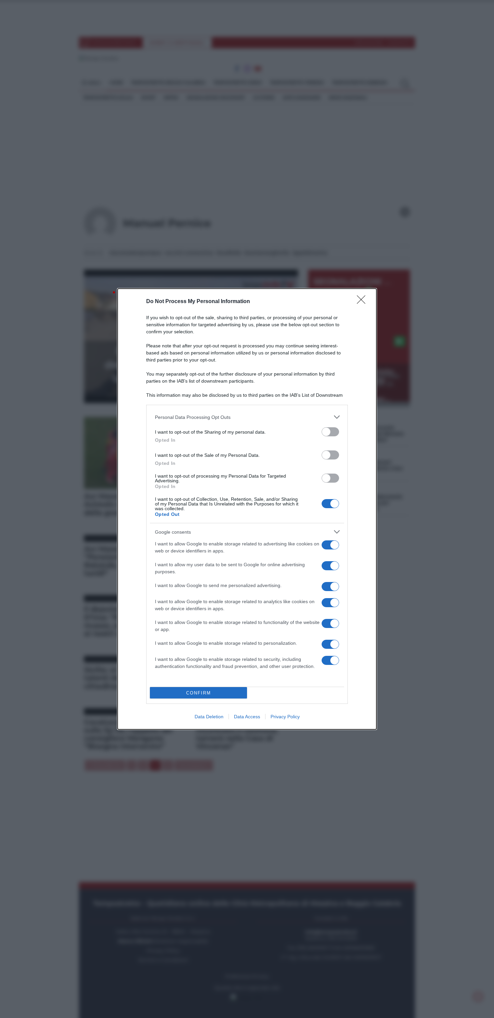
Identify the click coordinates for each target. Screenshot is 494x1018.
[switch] (330, 431)
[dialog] (247, 509)
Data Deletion (209, 716)
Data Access (247, 716)
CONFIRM (198, 692)
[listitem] (247, 417)
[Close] (363, 301)
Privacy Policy (285, 716)
